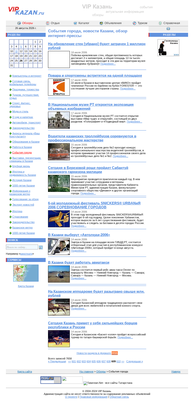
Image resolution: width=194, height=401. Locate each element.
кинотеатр (26, 253)
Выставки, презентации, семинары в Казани (25, 159)
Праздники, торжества (25, 89)
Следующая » (134, 361)
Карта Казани (26, 286)
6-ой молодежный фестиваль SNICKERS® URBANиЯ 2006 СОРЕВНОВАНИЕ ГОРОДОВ (94, 205)
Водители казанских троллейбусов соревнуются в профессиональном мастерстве (92, 138)
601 (74, 361)
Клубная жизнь (21, 166)
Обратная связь (119, 396)
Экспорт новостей (23, 204)
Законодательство (23, 128)
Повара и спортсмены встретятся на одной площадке (95, 75)
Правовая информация (93, 396)
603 (84, 361)
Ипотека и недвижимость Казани (22, 173)
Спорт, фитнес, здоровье (20, 105)
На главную (86, 371)
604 (89, 361)
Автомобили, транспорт (26, 122)
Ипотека (17, 211)
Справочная (171, 23)
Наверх (176, 371)
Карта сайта (25, 371)
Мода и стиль (20, 111)
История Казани (21, 180)
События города (22, 152)
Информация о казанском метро (19, 192)
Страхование (20, 216)
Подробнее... (108, 63)
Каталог (84, 23)
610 (118, 361)
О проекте (71, 396)
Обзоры (27, 23)
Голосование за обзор (25, 199)
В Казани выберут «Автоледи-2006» (79, 235)
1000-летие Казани (23, 185)
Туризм (142, 23)
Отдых (55, 23)
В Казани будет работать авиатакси (78, 262)
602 (79, 361)
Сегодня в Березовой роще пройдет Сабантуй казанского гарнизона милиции (88, 170)
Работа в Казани (22, 147)
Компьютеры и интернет (26, 75)
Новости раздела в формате (97, 353)
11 (16, 51)
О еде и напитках (22, 117)
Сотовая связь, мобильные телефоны (22, 83)
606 (99, 361)
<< (69, 361)
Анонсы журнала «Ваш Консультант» (24, 135)
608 (108, 361)
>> (122, 361)
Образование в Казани (26, 141)
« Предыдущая (57, 361)
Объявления (113, 23)
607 (103, 361)
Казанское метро (22, 227)
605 (94, 361)
